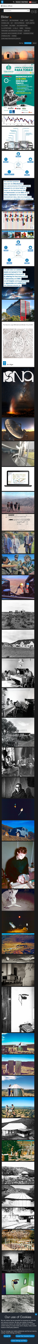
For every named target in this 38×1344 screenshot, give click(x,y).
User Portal (25, 2)
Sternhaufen (5, 36)
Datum (34, 43)
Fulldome (4, 25)
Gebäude (27, 30)
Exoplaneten (30, 23)
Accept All (7, 1336)
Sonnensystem (28, 33)
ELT (12, 23)
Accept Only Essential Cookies (25, 1336)
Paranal (27, 28)
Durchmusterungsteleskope (10, 38)
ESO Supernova (19, 23)
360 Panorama (14, 20)
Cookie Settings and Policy (19, 1340)
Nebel (21, 28)
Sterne (14, 36)
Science (18, 2)
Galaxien (12, 25)
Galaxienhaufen (22, 25)
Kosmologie (5, 23)
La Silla (15, 28)
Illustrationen (6, 28)
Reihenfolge (28, 43)
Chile (31, 20)
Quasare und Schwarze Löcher (11, 33)
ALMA (21, 20)
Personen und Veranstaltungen (11, 30)
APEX (26, 20)
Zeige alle (4, 20)
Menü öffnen (7, 6)
